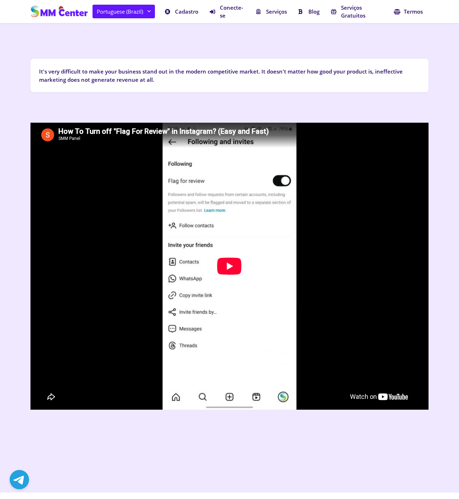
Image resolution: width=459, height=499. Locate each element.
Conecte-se (231, 11)
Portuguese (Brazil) (120, 11)
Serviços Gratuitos (353, 11)
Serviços (276, 11)
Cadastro (186, 11)
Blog (314, 11)
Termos (413, 11)
